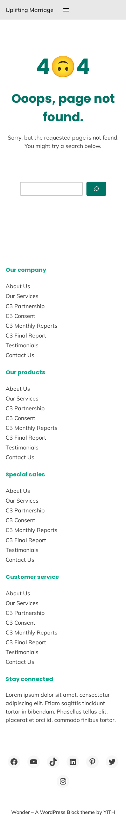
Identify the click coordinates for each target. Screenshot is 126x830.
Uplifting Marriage (30, 9)
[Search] (96, 189)
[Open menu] (66, 10)
